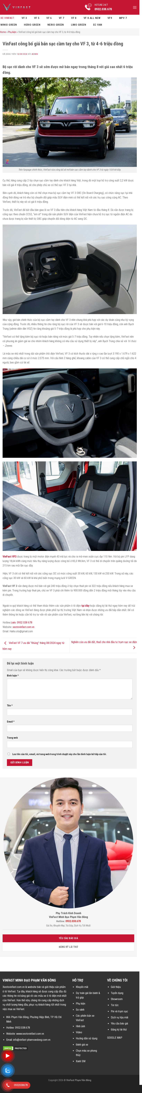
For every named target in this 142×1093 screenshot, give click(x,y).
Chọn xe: (25, 60)
